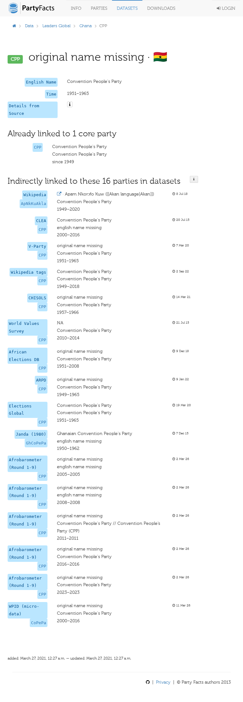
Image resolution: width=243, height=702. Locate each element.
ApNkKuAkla (33, 203)
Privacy (163, 682)
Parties (99, 8)
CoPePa (38, 622)
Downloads (161, 8)
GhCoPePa (36, 443)
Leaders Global (56, 25)
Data (29, 25)
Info (76, 8)
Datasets (127, 8)
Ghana (85, 25)
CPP (37, 147)
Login (228, 8)
